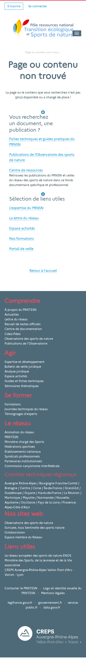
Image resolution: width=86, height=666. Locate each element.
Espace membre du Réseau (23, 537)
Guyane (29, 493)
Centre (25, 488)
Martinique (12, 497)
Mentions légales (53, 593)
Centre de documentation (23, 329)
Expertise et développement (24, 362)
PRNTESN (11, 437)
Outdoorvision (15, 532)
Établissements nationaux (23, 451)
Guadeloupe (13, 493)
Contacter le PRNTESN (21, 588)
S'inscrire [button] (13, 6)
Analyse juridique (17, 371)
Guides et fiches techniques (24, 381)
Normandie (45, 497)
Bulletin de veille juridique (23, 366)
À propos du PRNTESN (21, 309)
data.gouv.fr (51, 607)
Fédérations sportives (20, 446)
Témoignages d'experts (21, 414)
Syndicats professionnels (22, 456)
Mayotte (29, 497)
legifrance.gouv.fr (20, 602)
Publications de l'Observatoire (26, 343)
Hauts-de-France (49, 493)
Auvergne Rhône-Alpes (21, 483)
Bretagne (11, 488)
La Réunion (72, 493)
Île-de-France (53, 488)
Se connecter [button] (37, 6)
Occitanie (28, 502)
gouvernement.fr (50, 602)
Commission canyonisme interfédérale (32, 466)
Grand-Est (72, 488)
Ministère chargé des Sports (24, 442)
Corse (37, 488)
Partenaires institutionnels (23, 461)
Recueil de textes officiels (22, 324)
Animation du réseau (19, 432)
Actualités (12, 314)
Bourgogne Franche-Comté (58, 483)
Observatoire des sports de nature (29, 338)
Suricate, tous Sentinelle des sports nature (34, 527)
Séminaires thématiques (22, 386)
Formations (13, 404)
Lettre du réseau (16, 319)
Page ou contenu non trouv (41, 52)
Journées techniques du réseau (26, 409)
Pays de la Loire (49, 502)
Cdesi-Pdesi (13, 334)
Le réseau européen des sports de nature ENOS (38, 555)
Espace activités (16, 376)
